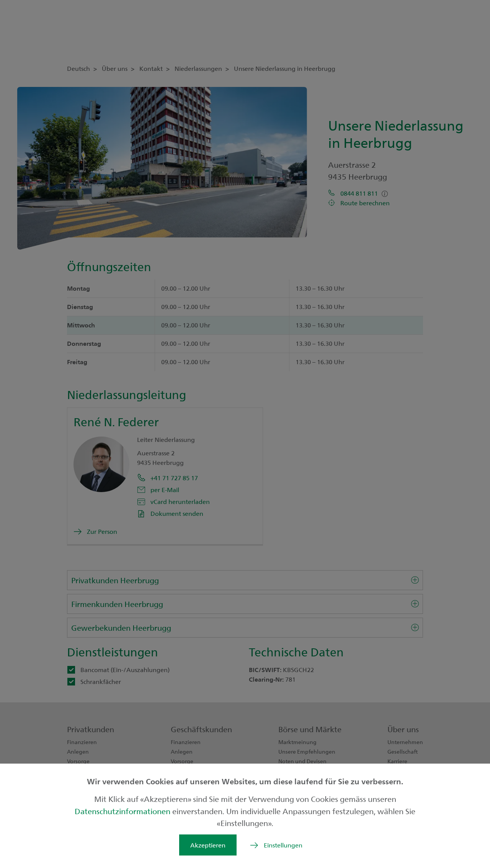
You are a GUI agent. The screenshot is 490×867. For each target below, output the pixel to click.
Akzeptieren (207, 845)
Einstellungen (283, 845)
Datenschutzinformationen (123, 811)
